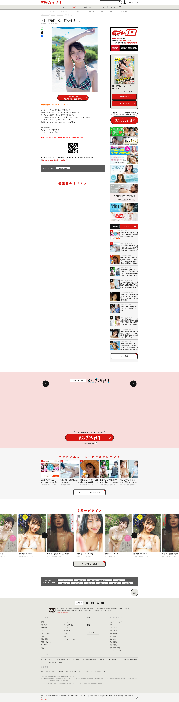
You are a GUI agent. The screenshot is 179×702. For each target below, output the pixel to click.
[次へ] (134, 535)
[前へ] (45, 535)
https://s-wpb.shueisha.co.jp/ (54, 160)
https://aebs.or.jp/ (62, 612)
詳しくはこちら (45, 699)
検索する (120, 2)
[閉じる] (137, 698)
